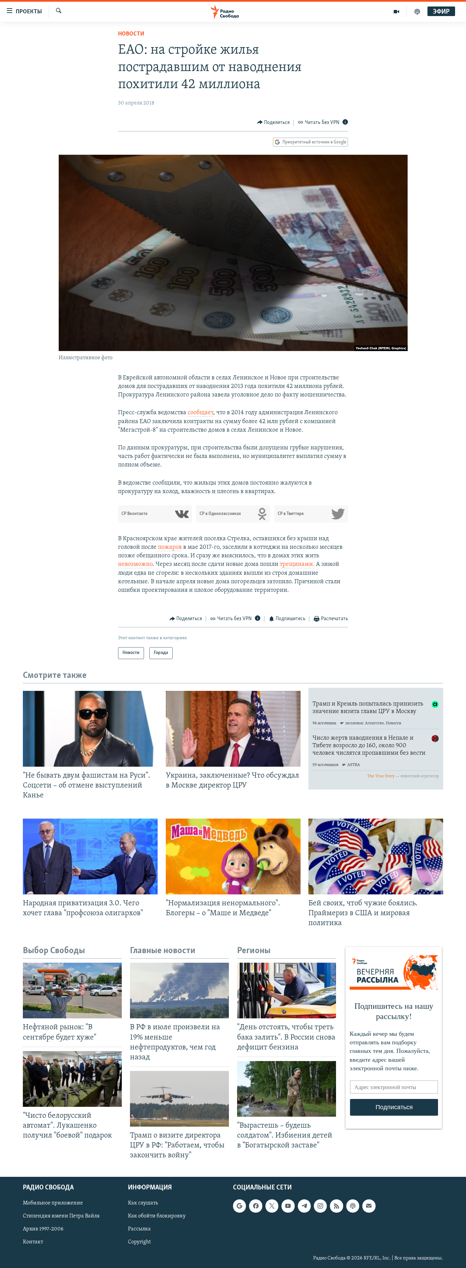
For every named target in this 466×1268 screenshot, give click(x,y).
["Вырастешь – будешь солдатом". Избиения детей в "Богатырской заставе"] (286, 1089)
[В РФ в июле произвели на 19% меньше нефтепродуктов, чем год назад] (179, 990)
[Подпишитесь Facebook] (255, 1206)
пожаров (170, 547)
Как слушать (143, 1203)
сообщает (200, 413)
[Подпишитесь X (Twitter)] (271, 1206)
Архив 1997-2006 (43, 1229)
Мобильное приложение (53, 1203)
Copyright (139, 1242)
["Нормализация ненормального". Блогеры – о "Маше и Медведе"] (233, 856)
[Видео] (396, 11)
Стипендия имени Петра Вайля (61, 1216)
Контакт (33, 1242)
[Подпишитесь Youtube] (287, 1206)
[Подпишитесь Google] (239, 1206)
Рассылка (139, 1229)
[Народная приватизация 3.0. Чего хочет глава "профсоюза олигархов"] (90, 856)
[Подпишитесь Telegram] (304, 1206)
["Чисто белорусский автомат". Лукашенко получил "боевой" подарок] (72, 1079)
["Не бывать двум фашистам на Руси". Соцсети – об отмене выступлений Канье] (90, 729)
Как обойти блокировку (157, 1216)
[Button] (273, 122)
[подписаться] (368, 1206)
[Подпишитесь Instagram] (320, 1206)
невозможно (135, 564)
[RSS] (336, 1206)
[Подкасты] (352, 1206)
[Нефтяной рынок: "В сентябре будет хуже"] (72, 990)
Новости (131, 34)
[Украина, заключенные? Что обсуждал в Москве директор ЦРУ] (233, 729)
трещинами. (297, 564)
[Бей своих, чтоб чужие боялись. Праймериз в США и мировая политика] (375, 856)
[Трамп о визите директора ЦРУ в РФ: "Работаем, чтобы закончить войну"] (179, 1099)
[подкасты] (417, 11)
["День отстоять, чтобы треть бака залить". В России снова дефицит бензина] (286, 990)
